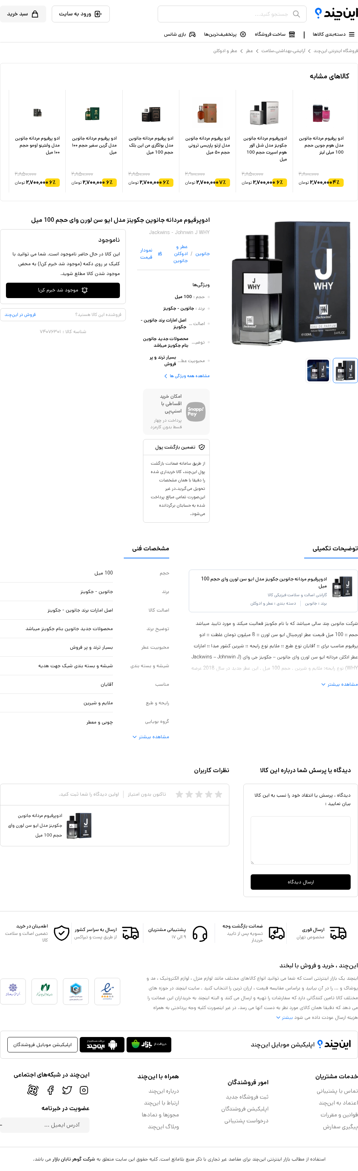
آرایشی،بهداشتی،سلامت (283, 51)
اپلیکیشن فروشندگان (244, 1109)
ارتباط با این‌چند (161, 1103)
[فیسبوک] (50, 1090)
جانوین (202, 253)
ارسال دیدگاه (301, 882)
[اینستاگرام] (84, 1090)
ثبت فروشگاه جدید (247, 1097)
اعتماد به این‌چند (338, 1103)
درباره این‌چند (164, 1091)
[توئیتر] (67, 1090)
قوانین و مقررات (339, 1115)
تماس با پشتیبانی (337, 1091)
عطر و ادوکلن (225, 51)
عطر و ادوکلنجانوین (180, 253)
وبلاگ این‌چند (163, 1127)
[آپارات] (33, 1090)
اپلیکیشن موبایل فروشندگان (42, 1044)
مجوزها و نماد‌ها (160, 1115)
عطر (249, 51)
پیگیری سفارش (340, 1127)
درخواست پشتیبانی (246, 1121)
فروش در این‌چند (20, 314)
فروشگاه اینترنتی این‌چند (336, 51)
